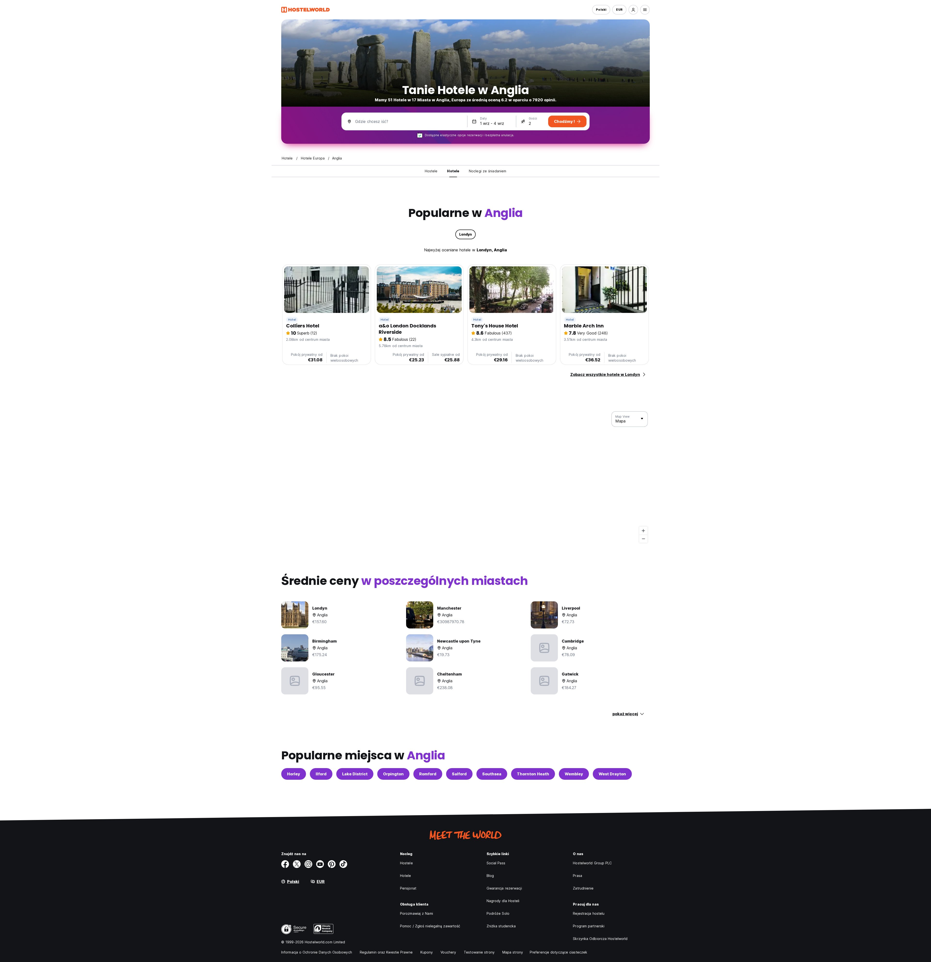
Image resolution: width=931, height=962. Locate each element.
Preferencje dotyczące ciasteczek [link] (558, 952)
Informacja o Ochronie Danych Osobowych (316, 952)
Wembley (574, 773)
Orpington (393, 773)
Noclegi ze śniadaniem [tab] (487, 171)
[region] (465, 477)
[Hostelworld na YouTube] (320, 864)
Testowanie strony (479, 952)
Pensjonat (408, 888)
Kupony (426, 952)
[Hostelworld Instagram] (308, 864)
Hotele (405, 876)
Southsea (491, 773)
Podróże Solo (498, 913)
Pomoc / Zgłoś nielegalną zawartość (430, 926)
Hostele (406, 863)
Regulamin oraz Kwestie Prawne (386, 952)
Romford (427, 773)
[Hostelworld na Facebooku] (285, 864)
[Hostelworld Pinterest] (332, 864)
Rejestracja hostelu (588, 913)
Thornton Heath (533, 773)
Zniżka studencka (501, 926)
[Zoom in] (643, 531)
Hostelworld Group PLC (592, 863)
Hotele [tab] (453, 171)
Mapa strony (512, 952)
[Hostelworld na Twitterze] (297, 864)
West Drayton (612, 773)
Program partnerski (588, 926)
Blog (490, 876)
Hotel (292, 319)
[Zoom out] (643, 539)
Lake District (355, 773)
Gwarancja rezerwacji (504, 888)
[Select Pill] (633, 10)
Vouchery (448, 952)
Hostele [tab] (431, 171)
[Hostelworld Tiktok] (343, 864)
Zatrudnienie (583, 888)
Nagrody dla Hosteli (503, 901)
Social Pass (496, 863)
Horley (293, 773)
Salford (459, 773)
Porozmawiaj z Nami (416, 913)
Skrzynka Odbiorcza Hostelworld (600, 939)
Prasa (577, 876)
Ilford (321, 773)
